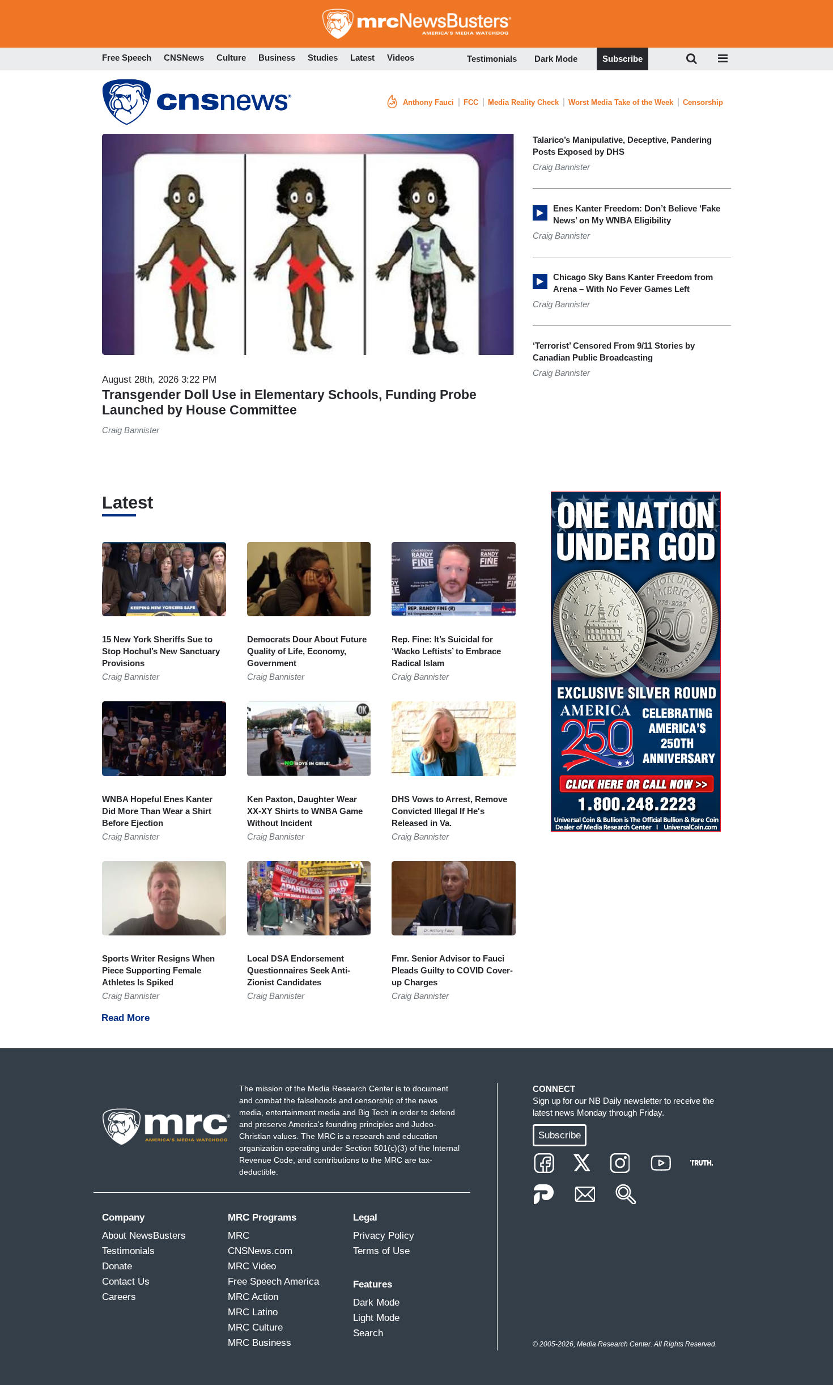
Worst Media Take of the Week (620, 102)
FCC (471, 102)
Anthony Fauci (428, 102)
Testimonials (492, 58)
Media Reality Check (523, 102)
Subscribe (622, 58)
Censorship (703, 102)
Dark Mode (555, 58)
